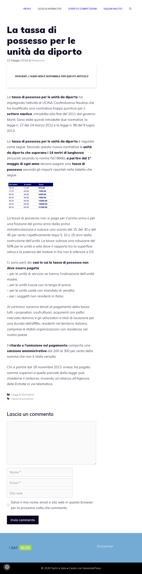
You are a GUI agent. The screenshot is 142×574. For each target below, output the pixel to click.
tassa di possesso (22, 398)
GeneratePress (92, 568)
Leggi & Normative (50, 8)
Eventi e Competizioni (83, 8)
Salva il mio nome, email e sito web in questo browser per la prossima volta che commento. (52, 505)
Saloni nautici (113, 8)
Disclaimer (105, 546)
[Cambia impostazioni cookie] (6, 567)
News (27, 8)
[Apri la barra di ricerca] (130, 8)
